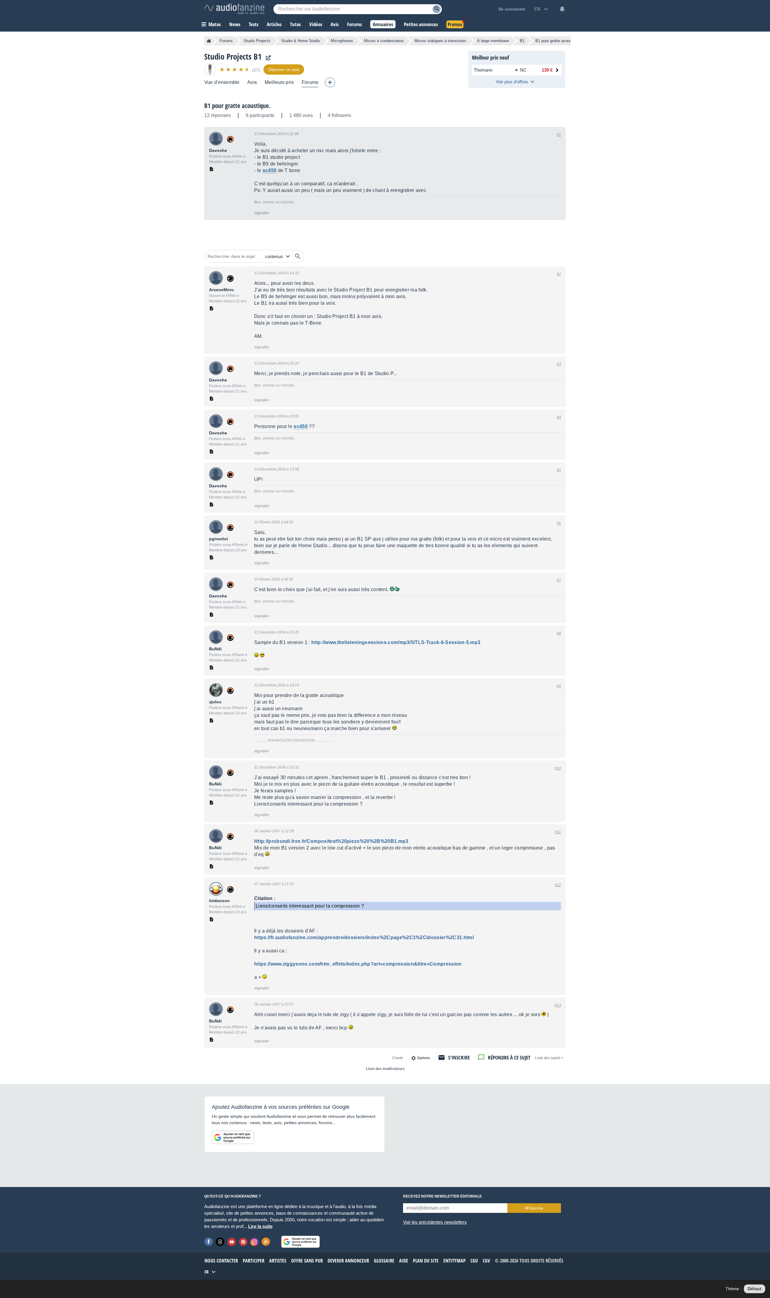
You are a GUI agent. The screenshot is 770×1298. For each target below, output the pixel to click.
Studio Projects (257, 41)
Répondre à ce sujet (509, 1057)
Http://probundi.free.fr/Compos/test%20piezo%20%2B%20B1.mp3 (331, 841)
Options (423, 1058)
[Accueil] (209, 40)
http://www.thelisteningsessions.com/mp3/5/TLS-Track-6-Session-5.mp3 (395, 642)
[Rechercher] (298, 256)
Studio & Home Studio (300, 41)
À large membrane (493, 41)
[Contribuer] (330, 82)
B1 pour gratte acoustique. (237, 105)
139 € (547, 69)
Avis (252, 82)
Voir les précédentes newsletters (435, 1222)
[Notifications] (562, 9)
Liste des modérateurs (385, 1069)
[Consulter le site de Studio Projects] (267, 57)
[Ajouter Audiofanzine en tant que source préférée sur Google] (233, 1137)
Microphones (342, 41)
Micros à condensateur (384, 41)
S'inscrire (459, 1057)
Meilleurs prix (279, 82)
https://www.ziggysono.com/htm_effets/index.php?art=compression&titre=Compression (358, 964)
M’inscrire (534, 1208)
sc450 (270, 170)
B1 (522, 41)
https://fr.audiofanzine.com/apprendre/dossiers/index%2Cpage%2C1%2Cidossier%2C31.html (364, 937)
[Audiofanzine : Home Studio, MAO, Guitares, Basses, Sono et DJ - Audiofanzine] (234, 9)
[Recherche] (437, 9)
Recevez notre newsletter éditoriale (442, 1196)
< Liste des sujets (549, 1058)
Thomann (483, 69)
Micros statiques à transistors (440, 41)
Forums (226, 41)
